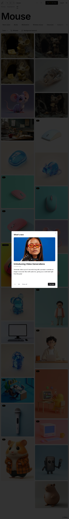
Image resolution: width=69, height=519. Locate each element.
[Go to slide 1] (31, 259)
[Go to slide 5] (37, 259)
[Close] (56, 233)
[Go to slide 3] (34, 259)
